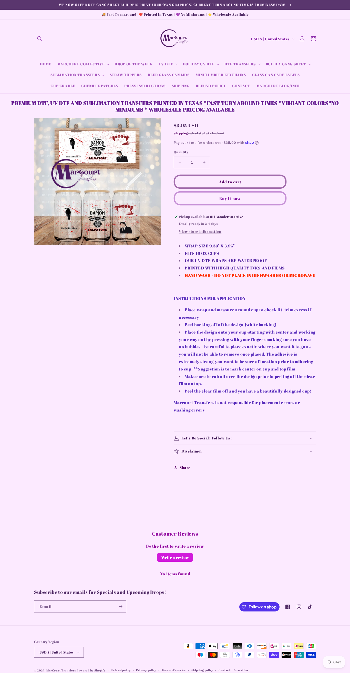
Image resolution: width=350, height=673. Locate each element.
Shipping (181, 133)
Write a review (175, 557)
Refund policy (121, 670)
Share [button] (185, 467)
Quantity (181, 152)
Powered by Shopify (91, 670)
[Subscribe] (120, 606)
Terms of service (174, 670)
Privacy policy (146, 670)
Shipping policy (202, 670)
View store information (200, 231)
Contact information (233, 670)
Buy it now (230, 198)
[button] (39, 38)
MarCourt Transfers (61, 670)
